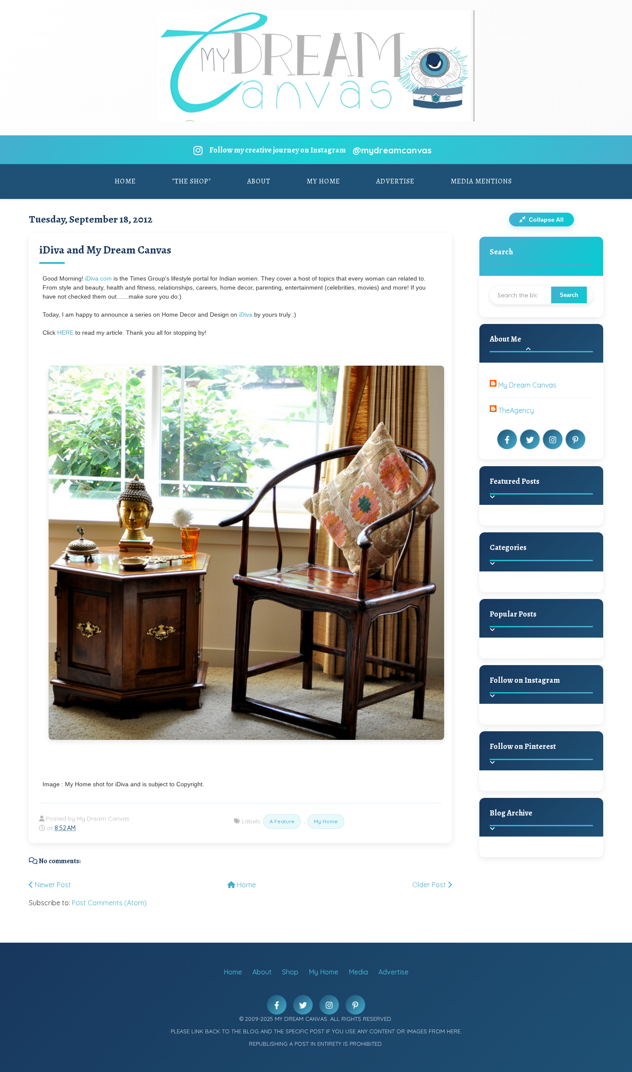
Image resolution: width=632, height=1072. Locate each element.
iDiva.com (98, 278)
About (258, 181)
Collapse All (545, 219)
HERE (65, 332)
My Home (323, 181)
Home (125, 181)
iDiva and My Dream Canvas (105, 249)
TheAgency (516, 410)
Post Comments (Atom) (109, 902)
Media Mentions (481, 181)
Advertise (395, 181)
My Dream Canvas (527, 385)
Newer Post (52, 884)
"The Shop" (191, 181)
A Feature (282, 821)
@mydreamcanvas (392, 150)
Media (358, 972)
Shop (290, 972)
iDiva (246, 314)
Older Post (430, 884)
